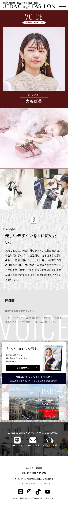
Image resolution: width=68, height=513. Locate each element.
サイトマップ (45, 483)
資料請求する (23, 367)
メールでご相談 (33, 445)
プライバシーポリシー (27, 483)
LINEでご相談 (17, 445)
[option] (34, 402)
